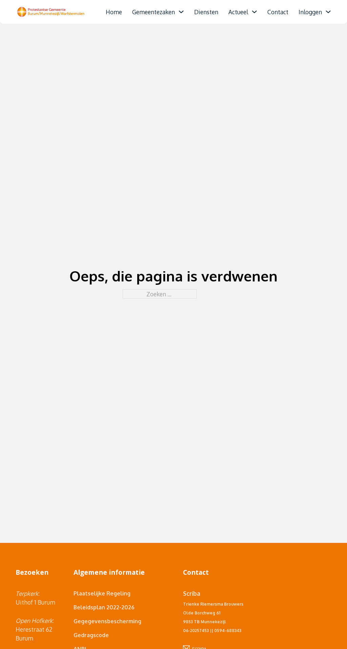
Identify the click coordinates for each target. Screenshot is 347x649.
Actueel (238, 12)
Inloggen (310, 12)
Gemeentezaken (153, 12)
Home (114, 12)
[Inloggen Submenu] (328, 12)
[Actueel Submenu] (254, 12)
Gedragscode (91, 635)
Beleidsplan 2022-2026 (104, 607)
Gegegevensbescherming (107, 621)
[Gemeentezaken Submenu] (181, 12)
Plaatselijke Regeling (102, 593)
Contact (277, 12)
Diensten (206, 12)
